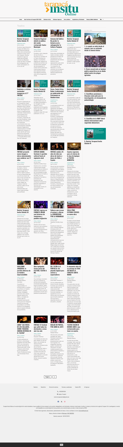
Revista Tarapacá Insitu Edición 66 (39, 90)
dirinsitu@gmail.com (83, 411)
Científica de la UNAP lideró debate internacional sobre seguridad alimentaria (94, 120)
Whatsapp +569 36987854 (68, 413)
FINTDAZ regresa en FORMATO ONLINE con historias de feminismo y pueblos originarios (40, 214)
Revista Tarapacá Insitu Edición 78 (23, 40)
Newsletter (43, 387)
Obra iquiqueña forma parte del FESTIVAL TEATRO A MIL (40, 269)
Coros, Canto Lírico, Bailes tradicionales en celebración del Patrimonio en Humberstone (57, 93)
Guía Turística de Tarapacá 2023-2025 (32, 19)
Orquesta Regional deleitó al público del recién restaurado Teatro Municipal (40, 43)
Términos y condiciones (67, 387)
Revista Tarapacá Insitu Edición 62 (73, 90)
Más (101, 19)
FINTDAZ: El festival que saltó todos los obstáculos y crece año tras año (40, 328)
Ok (61, 444)
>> (54, 377)
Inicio (20, 19)
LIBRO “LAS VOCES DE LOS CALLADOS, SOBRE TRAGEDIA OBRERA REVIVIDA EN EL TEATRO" (24, 329)
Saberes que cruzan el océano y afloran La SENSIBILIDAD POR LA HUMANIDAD (57, 213)
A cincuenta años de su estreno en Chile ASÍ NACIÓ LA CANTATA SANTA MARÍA (74, 270)
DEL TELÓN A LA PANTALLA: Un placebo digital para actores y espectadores (57, 270)
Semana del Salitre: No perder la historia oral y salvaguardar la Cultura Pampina (57, 43)
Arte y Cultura (67, 19)
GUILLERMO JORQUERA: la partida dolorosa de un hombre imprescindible (23, 270)
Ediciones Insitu (47, 19)
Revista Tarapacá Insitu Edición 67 (73, 40)
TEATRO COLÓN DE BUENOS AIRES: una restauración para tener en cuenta (73, 328)
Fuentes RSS (78, 387)
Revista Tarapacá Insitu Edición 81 (93, 142)
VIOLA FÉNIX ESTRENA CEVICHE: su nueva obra (73, 212)
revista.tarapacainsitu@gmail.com (61, 397)
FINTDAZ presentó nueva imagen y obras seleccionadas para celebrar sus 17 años (24, 156)
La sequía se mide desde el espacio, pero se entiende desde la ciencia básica (94, 48)
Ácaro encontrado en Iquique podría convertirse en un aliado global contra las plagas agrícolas (95, 72)
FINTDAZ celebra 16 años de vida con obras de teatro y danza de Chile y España (56, 156)
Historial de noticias (53, 387)
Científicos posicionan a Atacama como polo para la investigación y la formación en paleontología (95, 97)
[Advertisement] (61, 430)
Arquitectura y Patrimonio (78, 19)
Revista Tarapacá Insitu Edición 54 (23, 211)
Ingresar (87, 387)
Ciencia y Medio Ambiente (92, 19)
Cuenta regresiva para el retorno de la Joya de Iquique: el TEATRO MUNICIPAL (73, 156)
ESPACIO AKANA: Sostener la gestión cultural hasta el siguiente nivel (40, 155)
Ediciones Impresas (57, 19)
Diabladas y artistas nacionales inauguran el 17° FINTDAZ (24, 92)
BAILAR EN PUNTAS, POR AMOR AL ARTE (56, 326)
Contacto (36, 387)
